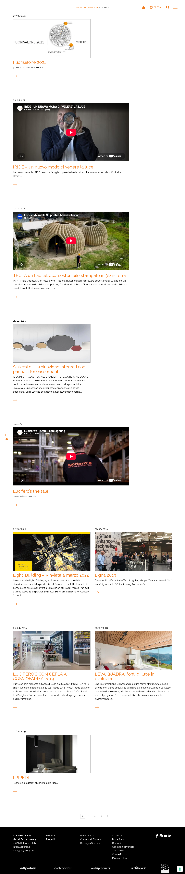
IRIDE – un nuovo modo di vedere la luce (53, 167)
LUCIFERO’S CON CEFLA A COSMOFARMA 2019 (39, 676)
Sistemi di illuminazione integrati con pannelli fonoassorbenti (49, 369)
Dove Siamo (118, 839)
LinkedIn (170, 836)
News (79, 7)
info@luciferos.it (21, 846)
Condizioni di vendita (123, 846)
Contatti (116, 843)
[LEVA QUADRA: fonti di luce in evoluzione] (133, 650)
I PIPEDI (21, 777)
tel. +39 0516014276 (23, 850)
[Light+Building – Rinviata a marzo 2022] (51, 551)
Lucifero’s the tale (30, 491)
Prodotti (50, 835)
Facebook (157, 836)
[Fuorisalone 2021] (51, 38)
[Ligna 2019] (133, 551)
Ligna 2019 (105, 575)
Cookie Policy (119, 854)
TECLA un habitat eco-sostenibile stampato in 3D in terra (69, 275)
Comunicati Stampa (90, 839)
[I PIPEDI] (51, 754)
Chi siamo (117, 835)
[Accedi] (144, 7)
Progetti (50, 839)
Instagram (161, 836)
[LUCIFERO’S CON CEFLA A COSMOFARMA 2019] (51, 650)
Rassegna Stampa (90, 843)
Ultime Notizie (91, 7)
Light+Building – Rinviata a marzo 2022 (51, 575)
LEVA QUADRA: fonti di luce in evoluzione (124, 676)
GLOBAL (158, 7)
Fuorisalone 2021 (29, 62)
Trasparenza (118, 850)
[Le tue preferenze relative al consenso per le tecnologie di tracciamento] (180, 869)
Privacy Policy (119, 858)
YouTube (165, 836)
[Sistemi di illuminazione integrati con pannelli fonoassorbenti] (51, 343)
